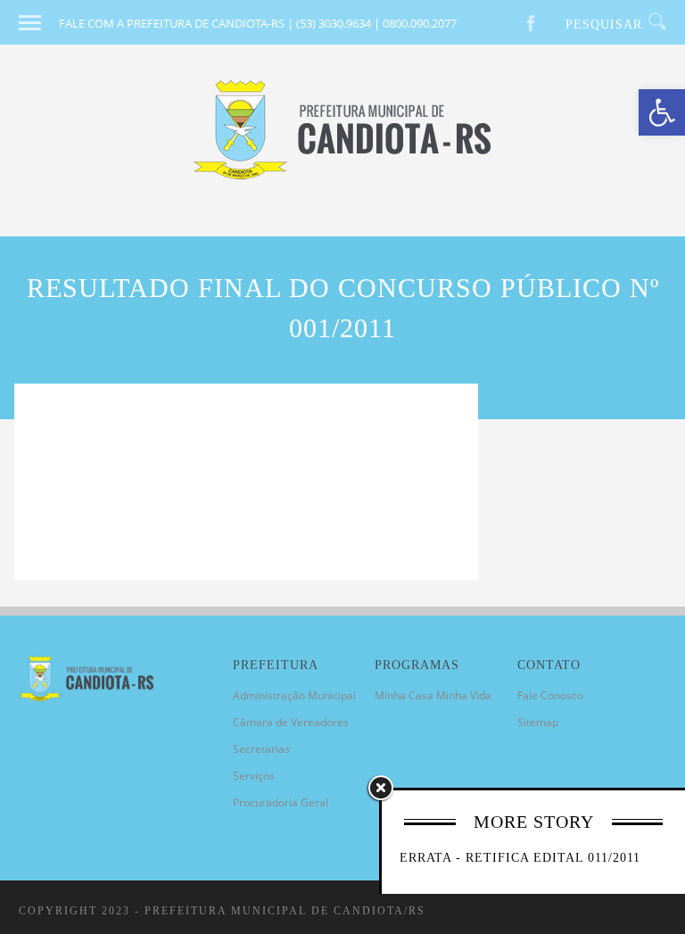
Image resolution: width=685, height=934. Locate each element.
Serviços (254, 775)
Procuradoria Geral (280, 802)
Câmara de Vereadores (291, 722)
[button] (662, 112)
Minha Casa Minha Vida (433, 695)
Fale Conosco (550, 695)
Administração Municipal (294, 695)
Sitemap (537, 722)
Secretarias (261, 748)
